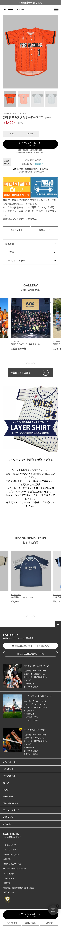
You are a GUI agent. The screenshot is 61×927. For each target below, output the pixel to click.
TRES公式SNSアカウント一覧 (30, 653)
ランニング (8, 768)
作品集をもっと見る (20, 372)
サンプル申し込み (31, 686)
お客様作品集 (29, 683)
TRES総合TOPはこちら (30, 2)
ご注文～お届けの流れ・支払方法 (32, 168)
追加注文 (49, 923)
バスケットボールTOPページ (36, 665)
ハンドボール (9, 762)
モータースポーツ (11, 810)
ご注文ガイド (8, 878)
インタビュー (29, 680)
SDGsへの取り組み (11, 854)
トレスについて (9, 845)
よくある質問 (8, 873)
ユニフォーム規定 (31, 720)
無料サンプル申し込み (12, 864)
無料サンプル (16, 229)
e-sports (7, 824)
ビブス (6, 782)
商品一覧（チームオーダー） (35, 670)
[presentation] (28, 363)
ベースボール (9, 775)
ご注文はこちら (30, 144)
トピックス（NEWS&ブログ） (36, 677)
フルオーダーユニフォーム (34, 674)
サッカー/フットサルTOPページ (38, 696)
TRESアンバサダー (10, 849)
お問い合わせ (44, 229)
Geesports (8, 796)
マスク (6, 789)
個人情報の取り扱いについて (15, 868)
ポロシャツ (8, 817)
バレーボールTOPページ (34, 729)
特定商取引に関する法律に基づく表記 (18, 887)
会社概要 (7, 859)
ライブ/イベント (10, 803)
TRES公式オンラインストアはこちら (32, 645)
